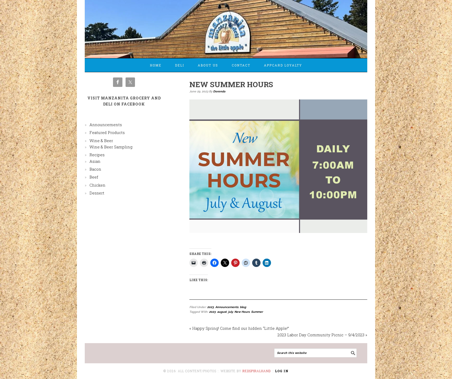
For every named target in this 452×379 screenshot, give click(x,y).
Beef (93, 177)
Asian (94, 161)
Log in (282, 371)
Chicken (97, 185)
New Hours (242, 312)
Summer (257, 312)
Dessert (96, 193)
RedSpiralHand (256, 371)
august (222, 312)
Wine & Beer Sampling (110, 146)
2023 (210, 307)
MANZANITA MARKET (226, 26)
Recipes (97, 154)
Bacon (95, 169)
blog (243, 307)
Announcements (226, 307)
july (230, 312)
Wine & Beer (101, 140)
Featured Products (107, 132)
